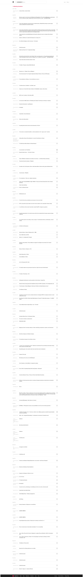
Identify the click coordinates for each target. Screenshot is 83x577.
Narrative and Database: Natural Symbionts (26, 466)
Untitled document (22, 47)
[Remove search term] (22, 2)
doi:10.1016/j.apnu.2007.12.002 (24, 262)
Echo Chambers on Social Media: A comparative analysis (28, 363)
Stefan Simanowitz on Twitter (24, 254)
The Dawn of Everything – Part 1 (24, 273)
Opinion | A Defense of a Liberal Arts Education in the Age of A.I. (30, 37)
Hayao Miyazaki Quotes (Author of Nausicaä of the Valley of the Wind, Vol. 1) (31, 520)
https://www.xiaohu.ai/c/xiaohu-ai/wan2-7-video (27, 59)
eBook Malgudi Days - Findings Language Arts (27, 493)
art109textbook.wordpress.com (16, 226)
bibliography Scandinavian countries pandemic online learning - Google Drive (32, 280)
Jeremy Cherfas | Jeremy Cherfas (24, 10)
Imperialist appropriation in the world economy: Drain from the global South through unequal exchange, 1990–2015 (36, 214)
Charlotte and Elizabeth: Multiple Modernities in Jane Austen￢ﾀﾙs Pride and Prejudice (33, 460)
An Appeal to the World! (23, 446)
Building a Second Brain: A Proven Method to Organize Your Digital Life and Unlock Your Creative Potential (35, 243)
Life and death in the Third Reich (24, 149)
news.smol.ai (15, 47)
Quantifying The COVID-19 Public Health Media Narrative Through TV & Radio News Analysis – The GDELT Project (36, 299)
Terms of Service (60, 575)
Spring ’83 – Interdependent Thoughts (25, 237)
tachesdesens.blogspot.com (16, 477)
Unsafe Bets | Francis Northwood (24, 113)
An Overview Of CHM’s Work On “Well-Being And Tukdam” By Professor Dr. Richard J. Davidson (35, 100)
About (21, 575)
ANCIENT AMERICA (22, 510)
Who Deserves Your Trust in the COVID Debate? (27, 357)
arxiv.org (14, 363)
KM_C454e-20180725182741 (23, 425)
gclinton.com (15, 400)
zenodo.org (15, 73)
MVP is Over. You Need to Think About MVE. (26, 95)
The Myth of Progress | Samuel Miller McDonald (27, 64)
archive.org (15, 219)
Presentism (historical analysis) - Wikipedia (26, 161)
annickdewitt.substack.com (16, 80)
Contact (55, 575)
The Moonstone (21, 437)
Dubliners (20, 418)
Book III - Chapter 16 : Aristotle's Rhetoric (26, 568)
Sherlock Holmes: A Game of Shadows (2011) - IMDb (27, 232)
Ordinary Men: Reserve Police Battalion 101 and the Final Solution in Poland (31, 138)
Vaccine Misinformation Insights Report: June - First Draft (28, 304)
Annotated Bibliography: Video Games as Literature (27, 400)
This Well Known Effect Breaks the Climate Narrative (27, 143)
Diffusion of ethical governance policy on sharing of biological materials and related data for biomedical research (36, 381)
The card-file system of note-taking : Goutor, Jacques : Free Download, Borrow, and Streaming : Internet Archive (36, 220)
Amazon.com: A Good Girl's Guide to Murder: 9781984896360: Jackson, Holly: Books (33, 88)
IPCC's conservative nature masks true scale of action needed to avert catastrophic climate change (35, 203)
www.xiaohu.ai (15, 59)
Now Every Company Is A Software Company (26, 333)
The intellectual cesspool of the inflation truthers (27, 339)
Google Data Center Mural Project (24, 490)
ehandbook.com (15, 95)
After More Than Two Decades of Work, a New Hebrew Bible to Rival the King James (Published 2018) (35, 166)
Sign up (68, 2)
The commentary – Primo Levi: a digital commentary (27, 178)
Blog (23, 575)
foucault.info (15, 499)
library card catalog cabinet (23, 119)
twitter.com (15, 254)
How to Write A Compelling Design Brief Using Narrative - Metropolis (30, 368)
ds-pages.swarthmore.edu (16, 447)
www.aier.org (15, 357)
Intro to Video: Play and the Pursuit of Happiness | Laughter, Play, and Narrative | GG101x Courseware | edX (36, 534)
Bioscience (27, 575)
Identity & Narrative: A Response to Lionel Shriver (27, 504)
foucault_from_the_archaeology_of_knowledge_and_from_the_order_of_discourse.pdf (33, 486)
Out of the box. (21, 476)
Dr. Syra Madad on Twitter (23, 256)
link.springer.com (15, 294)
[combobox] (34, 2)
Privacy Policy (67, 575)
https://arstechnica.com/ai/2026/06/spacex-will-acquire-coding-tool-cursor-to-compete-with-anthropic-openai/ (36, 35)
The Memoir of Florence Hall (24, 542)
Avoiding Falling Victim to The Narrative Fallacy (27, 316)
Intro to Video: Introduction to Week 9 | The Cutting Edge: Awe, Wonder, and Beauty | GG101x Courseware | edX (34, 537)
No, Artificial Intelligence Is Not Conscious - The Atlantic (28, 41)
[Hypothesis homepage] (14, 2)
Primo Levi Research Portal (23, 187)
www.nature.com (15, 318)
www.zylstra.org (15, 237)
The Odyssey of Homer (23, 289)
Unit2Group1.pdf (22, 454)
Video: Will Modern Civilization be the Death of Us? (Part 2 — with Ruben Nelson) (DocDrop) (34, 158)
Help (38, 575)
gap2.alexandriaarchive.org (16, 554)
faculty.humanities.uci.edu (16, 511)
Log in (65, 2)
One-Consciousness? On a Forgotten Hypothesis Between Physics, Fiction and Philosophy (34, 73)
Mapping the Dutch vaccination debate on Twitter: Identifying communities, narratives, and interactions (36, 327)
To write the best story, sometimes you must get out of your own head (30, 200)
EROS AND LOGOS (22, 321)
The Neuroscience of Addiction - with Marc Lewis (27, 85)
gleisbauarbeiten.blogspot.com (16, 406)
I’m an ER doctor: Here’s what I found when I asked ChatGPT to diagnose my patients (33, 206)
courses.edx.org (15, 533)
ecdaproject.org (15, 542)
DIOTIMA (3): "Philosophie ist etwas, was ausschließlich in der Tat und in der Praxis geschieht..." (35, 405)
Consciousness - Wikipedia (23, 172)
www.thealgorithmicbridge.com (16, 50)
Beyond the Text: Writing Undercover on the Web (27, 548)
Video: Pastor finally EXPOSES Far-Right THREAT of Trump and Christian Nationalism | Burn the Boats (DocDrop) (36, 182)
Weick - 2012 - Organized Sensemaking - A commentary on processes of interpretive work (34, 415)
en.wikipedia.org (15, 161)
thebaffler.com (15, 113)
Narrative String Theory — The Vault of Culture (26, 152)
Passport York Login (22, 354)
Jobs (35, 575)
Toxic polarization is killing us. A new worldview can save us (29, 79)
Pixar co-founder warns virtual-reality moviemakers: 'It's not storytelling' (31, 526)
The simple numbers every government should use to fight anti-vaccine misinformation (33, 267)
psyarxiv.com (15, 283)
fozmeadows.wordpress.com (16, 505)
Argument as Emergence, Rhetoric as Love (26, 473)
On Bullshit (21, 107)
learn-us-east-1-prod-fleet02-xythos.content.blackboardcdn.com (16, 140)
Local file (14, 149)
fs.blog (14, 316)
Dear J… (20, 386)
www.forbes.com (15, 333)
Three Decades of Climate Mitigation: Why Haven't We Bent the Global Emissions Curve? (33, 286)
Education (32, 575)
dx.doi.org (14, 548)
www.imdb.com (15, 232)
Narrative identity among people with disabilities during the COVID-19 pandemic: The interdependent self (36, 283)
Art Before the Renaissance (23, 225)
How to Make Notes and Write (24, 234)
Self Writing (21, 499)
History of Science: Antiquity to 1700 (25, 248)
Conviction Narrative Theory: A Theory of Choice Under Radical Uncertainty (31, 374)
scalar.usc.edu (15, 560)
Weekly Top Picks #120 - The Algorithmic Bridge (27, 49)
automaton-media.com (15, 18)
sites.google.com (15, 493)
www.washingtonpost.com (15, 340)
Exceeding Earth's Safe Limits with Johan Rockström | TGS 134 (29, 125)
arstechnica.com (15, 34)
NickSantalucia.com (22, 193)
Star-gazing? (21, 483)
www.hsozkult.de (15, 71)
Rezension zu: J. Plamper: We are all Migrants (26, 71)
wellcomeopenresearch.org (16, 381)
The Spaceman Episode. (23, 480)
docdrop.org (15, 158)
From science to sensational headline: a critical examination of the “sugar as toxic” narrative (34, 131)
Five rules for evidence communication (25, 318)
